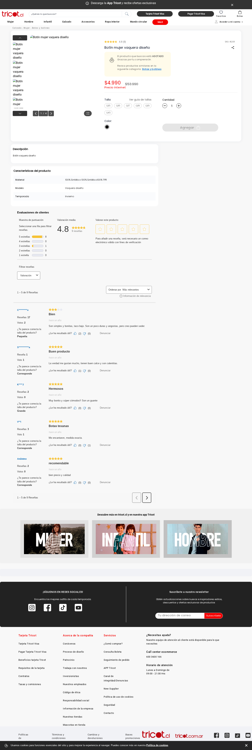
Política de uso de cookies (118, 696)
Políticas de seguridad (24, 738)
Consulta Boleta (113, 651)
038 (138, 105)
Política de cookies (157, 745)
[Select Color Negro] (107, 127)
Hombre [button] (28, 21)
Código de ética (71, 692)
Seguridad (109, 705)
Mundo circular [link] (138, 21)
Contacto (109, 713)
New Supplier (111, 688)
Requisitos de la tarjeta (31, 668)
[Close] (232, 4)
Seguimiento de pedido (117, 660)
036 (118, 105)
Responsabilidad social (76, 700)
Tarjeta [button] (155, 13)
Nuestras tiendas (72, 716)
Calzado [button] (66, 21)
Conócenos (69, 643)
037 (128, 105)
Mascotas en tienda (74, 724)
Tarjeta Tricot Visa (28, 643)
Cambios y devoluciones (95, 736)
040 (108, 112)
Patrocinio (68, 660)
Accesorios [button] (88, 21)
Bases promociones (132, 736)
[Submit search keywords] (127, 13)
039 (147, 105)
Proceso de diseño (73, 651)
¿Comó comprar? (113, 643)
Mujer (27, 28)
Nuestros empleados (74, 684)
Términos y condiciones (59, 736)
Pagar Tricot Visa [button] (196, 13)
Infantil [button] (48, 21)
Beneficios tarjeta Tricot (32, 660)
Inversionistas (71, 676)
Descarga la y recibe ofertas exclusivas (123, 3)
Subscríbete (213, 615)
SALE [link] (160, 22)
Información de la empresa (78, 708)
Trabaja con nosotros (75, 668)
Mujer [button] (10, 21)
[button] (10, 21)
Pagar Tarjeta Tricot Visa (32, 651)
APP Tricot (110, 668)
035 (108, 105)
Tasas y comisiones (29, 684)
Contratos (24, 676)
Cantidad (168, 100)
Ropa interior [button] (112, 21)
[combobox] (80, 14)
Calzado (17, 28)
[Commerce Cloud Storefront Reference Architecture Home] (12, 14)
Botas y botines (41, 28)
